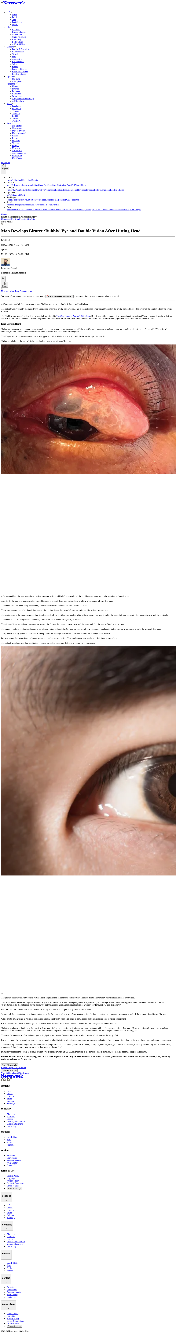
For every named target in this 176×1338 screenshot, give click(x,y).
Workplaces (41, 200)
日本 (9, 1139)
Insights (84, 209)
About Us (11, 1114)
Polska (9, 1142)
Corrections (12, 1158)
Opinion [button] (10, 192)
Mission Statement (15, 1124)
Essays (64, 209)
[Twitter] (5, 1080)
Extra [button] (9, 207)
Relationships (61, 190)
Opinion (10, 76)
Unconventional (48, 209)
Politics (15, 180)
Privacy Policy (13, 1181)
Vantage (77, 209)
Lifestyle (10, 47)
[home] (12, 1077)
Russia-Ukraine (21, 185)
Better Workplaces (102, 190)
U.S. (9, 12)
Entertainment (30, 190)
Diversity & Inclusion (16, 1121)
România (10, 1145)
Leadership (126, 209)
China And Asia (45, 185)
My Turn (10, 195)
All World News (79, 185)
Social (9, 103)
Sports (35, 180)
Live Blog (56, 185)
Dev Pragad (136, 209)
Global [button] (10, 182)
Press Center (12, 1163)
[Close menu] (3, 172)
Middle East (33, 185)
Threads (27, 205)
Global (10, 27)
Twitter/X (55, 205)
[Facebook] (2, 1080)
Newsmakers (22, 209)
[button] (11, 12)
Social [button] (9, 202)
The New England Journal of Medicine (73, 316)
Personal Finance (86, 190)
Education (31, 200)
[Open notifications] (3, 165)
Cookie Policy (13, 1176)
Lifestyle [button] (10, 187)
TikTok (47, 205)
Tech (20, 180)
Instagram (19, 205)
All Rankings (73, 200)
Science (70, 190)
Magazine (92, 209)
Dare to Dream (34, 209)
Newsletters (12, 209)
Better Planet (66, 185)
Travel (38, 190)
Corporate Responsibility (56, 200)
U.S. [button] (9, 177)
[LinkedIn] (8, 1080)
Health (76, 190)
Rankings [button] (11, 197)
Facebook (11, 205)
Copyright (11, 1178)
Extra (9, 123)
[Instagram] (10, 1080)
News (9, 180)
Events (58, 209)
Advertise (11, 1155)
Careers (10, 1119)
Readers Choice (117, 190)
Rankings (11, 84)
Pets (43, 190)
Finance (15, 200)
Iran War (10, 185)
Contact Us (11, 1165)
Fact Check (27, 180)
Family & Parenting (15, 190)
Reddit (41, 205)
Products (23, 200)
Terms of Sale (13, 1186)
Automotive (50, 190)
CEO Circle (102, 209)
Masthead (11, 1116)
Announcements (114, 209)
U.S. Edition (12, 1137)
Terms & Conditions (15, 1183)
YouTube (35, 205)
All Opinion (19, 195)
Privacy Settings (14, 1188)
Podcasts (70, 209)
